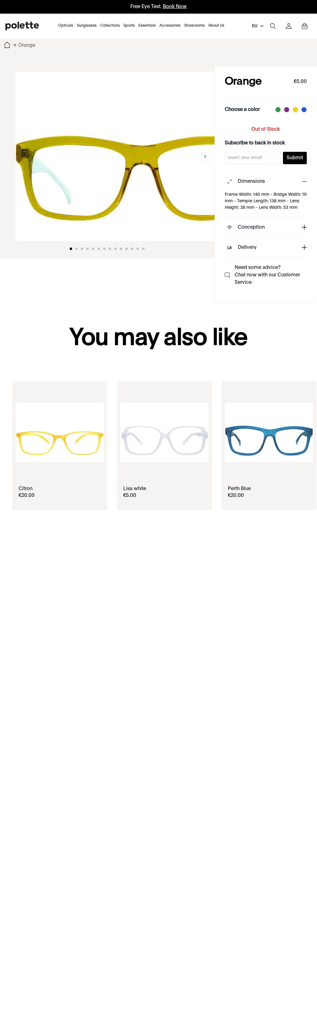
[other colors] (276, 109)
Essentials (147, 26)
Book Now (175, 6)
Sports (129, 26)
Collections (110, 26)
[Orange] (142, 156)
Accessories (169, 26)
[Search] (272, 26)
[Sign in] (288, 26)
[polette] (22, 26)
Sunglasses (87, 26)
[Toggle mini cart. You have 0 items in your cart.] (304, 26)
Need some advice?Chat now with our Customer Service (267, 275)
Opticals (65, 26)
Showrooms (194, 26)
